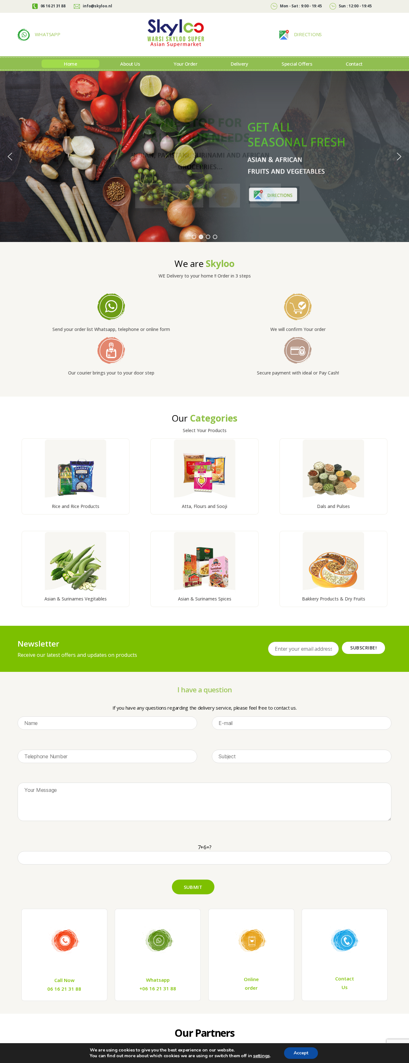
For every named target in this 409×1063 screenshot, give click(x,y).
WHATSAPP (47, 34)
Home (70, 63)
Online (251, 979)
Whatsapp (158, 980)
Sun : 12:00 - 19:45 (355, 6)
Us (345, 987)
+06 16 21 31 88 (157, 988)
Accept (301, 1053)
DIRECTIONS (307, 34)
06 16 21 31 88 (53, 6)
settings (261, 1056)
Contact (354, 64)
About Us (130, 64)
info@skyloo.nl (97, 6)
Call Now (64, 980)
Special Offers (297, 64)
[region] (204, 156)
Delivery (239, 64)
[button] (10, 156)
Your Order (185, 64)
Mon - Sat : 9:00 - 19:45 (300, 6)
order (251, 988)
